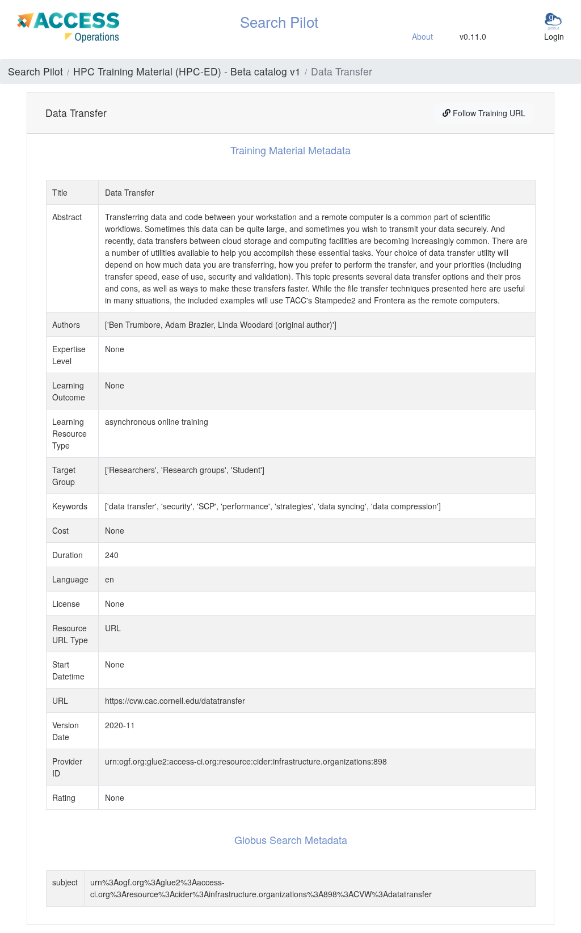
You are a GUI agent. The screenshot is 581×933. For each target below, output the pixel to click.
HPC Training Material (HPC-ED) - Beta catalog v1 (187, 71)
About (422, 36)
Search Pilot (35, 71)
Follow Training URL (488, 113)
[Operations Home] (68, 26)
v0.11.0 (473, 36)
